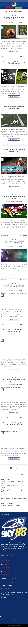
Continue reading (14, 51)
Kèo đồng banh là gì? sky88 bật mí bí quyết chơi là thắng (14, 380)
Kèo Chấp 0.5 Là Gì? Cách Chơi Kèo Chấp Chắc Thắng (14, 330)
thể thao (14, 15)
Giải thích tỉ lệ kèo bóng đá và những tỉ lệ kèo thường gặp (14, 242)
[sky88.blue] (14, 4)
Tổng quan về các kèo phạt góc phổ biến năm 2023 (14, 107)
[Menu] (2, 4)
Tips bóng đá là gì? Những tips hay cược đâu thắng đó (14, 62)
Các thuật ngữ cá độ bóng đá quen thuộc (14, 197)
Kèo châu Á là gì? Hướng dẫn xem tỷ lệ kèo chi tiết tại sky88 (14, 423)
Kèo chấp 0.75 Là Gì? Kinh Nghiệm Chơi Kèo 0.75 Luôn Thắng (14, 18)
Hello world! (18, 505)
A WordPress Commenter (7, 505)
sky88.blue (19, 22)
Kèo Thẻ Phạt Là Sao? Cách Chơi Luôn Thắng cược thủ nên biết (14, 286)
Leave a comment (23, 56)
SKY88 (3, 543)
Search (2, 471)
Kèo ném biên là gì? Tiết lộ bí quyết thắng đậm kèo (14, 150)
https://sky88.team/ (12, 582)
